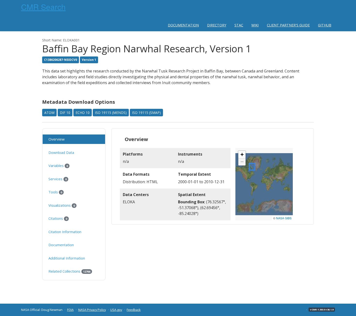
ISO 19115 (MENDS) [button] (111, 112)
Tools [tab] (55, 192)
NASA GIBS (284, 218)
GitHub (324, 25)
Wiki (255, 25)
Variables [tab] (58, 165)
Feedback (134, 310)
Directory (216, 25)
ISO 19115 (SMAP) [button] (146, 112)
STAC (238, 25)
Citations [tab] (57, 218)
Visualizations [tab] (61, 205)
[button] (242, 154)
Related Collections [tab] (69, 271)
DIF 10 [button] (65, 112)
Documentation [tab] (61, 244)
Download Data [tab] (61, 152)
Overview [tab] (56, 139)
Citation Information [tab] (64, 231)
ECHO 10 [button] (83, 112)
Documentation (183, 25)
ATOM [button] (49, 112)
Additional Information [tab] (66, 258)
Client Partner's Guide (288, 25)
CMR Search (43, 6)
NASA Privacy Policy (92, 310)
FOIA (70, 310)
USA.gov (116, 310)
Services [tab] (57, 178)
